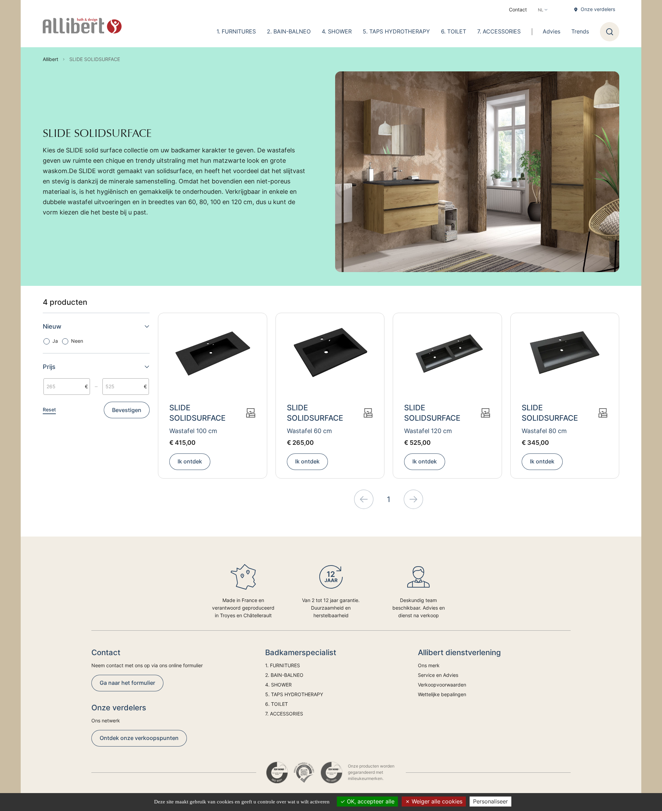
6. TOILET (453, 31)
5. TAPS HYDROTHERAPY (396, 31)
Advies (551, 31)
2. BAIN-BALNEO (289, 31)
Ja (55, 341)
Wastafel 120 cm (428, 430)
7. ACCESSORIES (499, 31)
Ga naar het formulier (127, 682)
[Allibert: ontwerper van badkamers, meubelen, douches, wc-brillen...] (82, 26)
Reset (49, 409)
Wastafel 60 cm (309, 430)
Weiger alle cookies (436, 801)
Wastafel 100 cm (193, 430)
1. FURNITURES (236, 31)
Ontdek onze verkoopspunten (139, 737)
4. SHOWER (337, 31)
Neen (77, 341)
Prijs (49, 366)
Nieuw (52, 326)
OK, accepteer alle (369, 801)
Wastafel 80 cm (544, 430)
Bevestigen (126, 410)
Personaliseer (490, 801)
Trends (580, 31)
